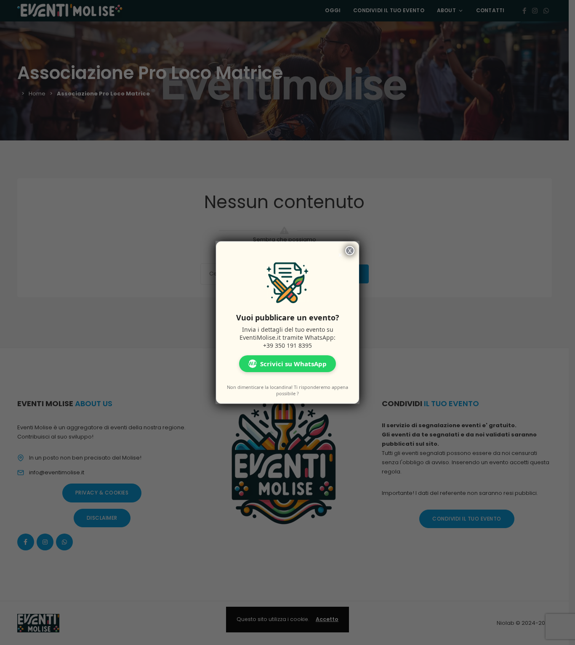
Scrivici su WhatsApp (287, 364)
